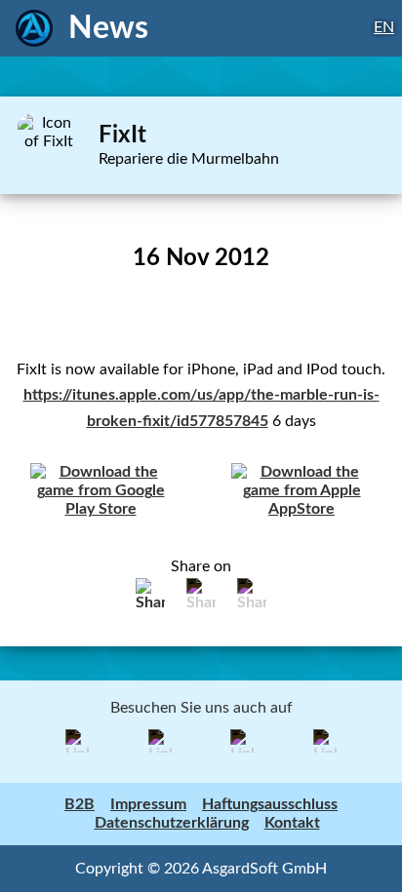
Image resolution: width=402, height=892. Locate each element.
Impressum (148, 804)
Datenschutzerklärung (172, 823)
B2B (79, 804)
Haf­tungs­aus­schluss (270, 804)
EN (384, 27)
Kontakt (292, 823)
